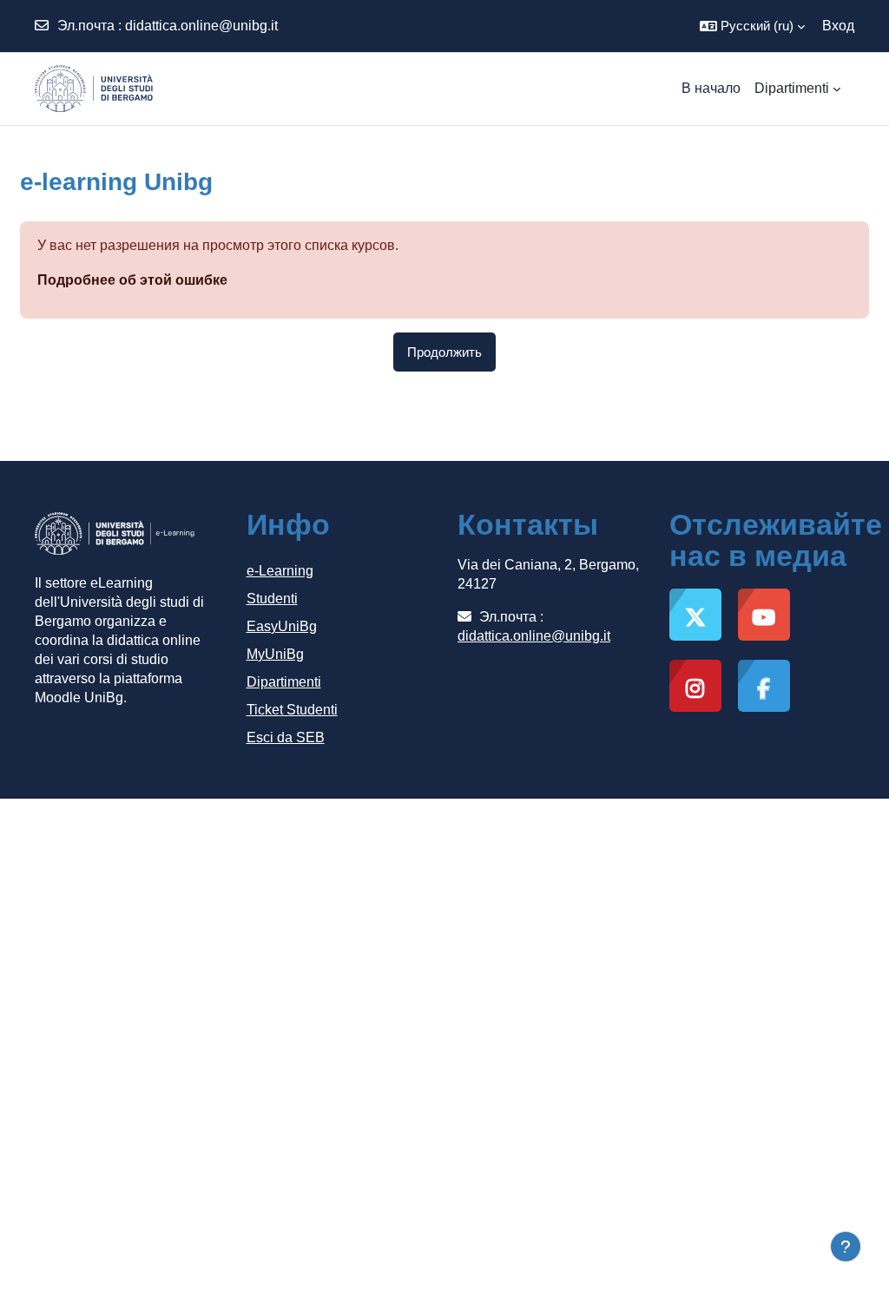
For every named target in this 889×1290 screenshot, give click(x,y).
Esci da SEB (286, 737)
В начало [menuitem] (711, 88)
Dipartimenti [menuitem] (791, 88)
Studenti (272, 598)
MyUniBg (275, 654)
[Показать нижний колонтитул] (845, 1246)
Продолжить (444, 352)
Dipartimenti (284, 682)
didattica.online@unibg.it (201, 25)
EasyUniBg (282, 626)
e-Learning (280, 570)
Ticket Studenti (292, 709)
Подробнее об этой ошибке (132, 280)
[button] (752, 26)
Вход (838, 25)
